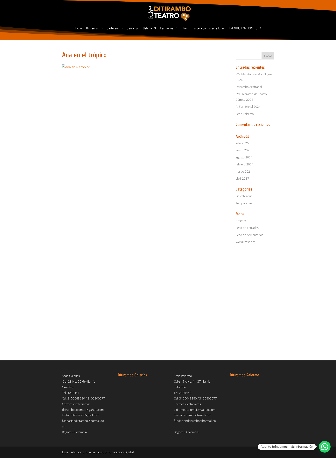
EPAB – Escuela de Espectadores (203, 28)
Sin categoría (244, 196)
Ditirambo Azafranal (249, 87)
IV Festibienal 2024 (248, 106)
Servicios (133, 28)
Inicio (78, 28)
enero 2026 (243, 150)
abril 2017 (242, 178)
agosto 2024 (244, 157)
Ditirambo (92, 28)
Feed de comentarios (249, 235)
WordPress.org (245, 242)
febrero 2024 (244, 164)
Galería (147, 28)
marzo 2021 (244, 171)
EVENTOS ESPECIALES (243, 28)
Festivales (166, 28)
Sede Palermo (245, 114)
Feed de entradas (247, 228)
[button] (325, 447)
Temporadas (244, 203)
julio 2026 (242, 143)
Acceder (241, 221)
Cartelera (113, 28)
